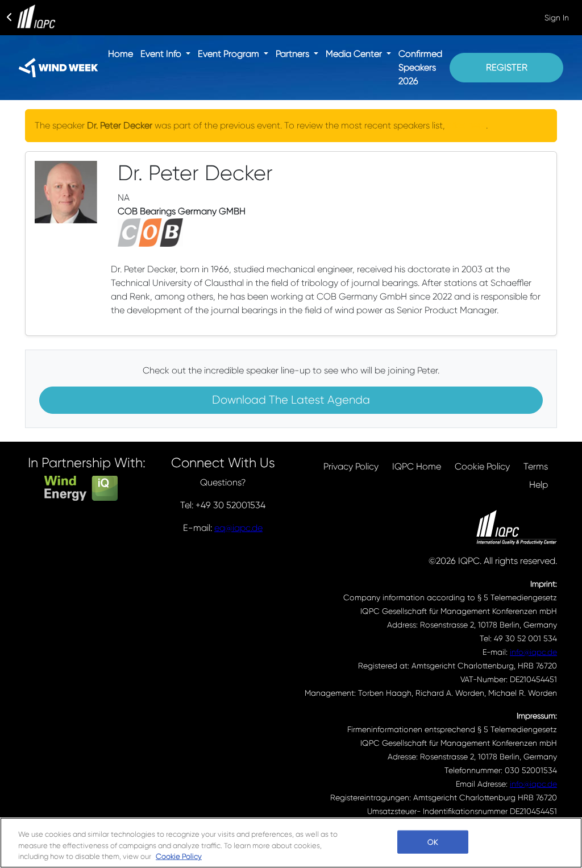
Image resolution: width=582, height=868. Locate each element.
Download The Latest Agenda (291, 399)
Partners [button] (293, 53)
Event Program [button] (229, 53)
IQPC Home (416, 466)
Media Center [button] (355, 53)
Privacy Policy (351, 466)
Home (120, 53)
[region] (291, 842)
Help (538, 484)
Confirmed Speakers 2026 (420, 67)
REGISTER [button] (506, 67)
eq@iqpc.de (238, 527)
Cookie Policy (482, 466)
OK (432, 841)
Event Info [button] (162, 53)
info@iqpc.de (533, 652)
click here (466, 125)
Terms (535, 466)
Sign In (556, 17)
